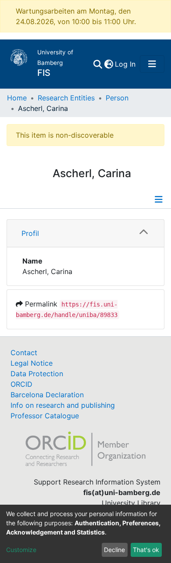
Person (117, 97)
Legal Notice (32, 363)
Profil (30, 233)
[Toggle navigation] (152, 64)
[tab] (85, 233)
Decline (114, 549)
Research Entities (66, 97)
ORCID (21, 384)
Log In (125, 64)
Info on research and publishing (63, 405)
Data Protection (37, 373)
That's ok (146, 549)
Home (17, 97)
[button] (108, 64)
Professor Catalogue (45, 415)
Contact (24, 352)
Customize (21, 549)
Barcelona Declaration (47, 394)
